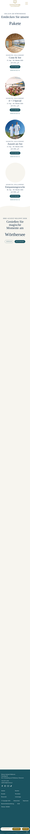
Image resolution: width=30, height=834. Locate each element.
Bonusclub (4, 796)
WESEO (8, 806)
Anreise (3, 790)
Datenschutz (17, 800)
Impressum (25, 800)
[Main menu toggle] (26, 3)
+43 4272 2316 (5, 780)
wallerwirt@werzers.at (6, 782)
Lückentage (18, 796)
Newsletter (17, 793)
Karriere (17, 790)
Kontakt (3, 793)
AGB (18, 803)
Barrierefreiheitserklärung (7, 803)
